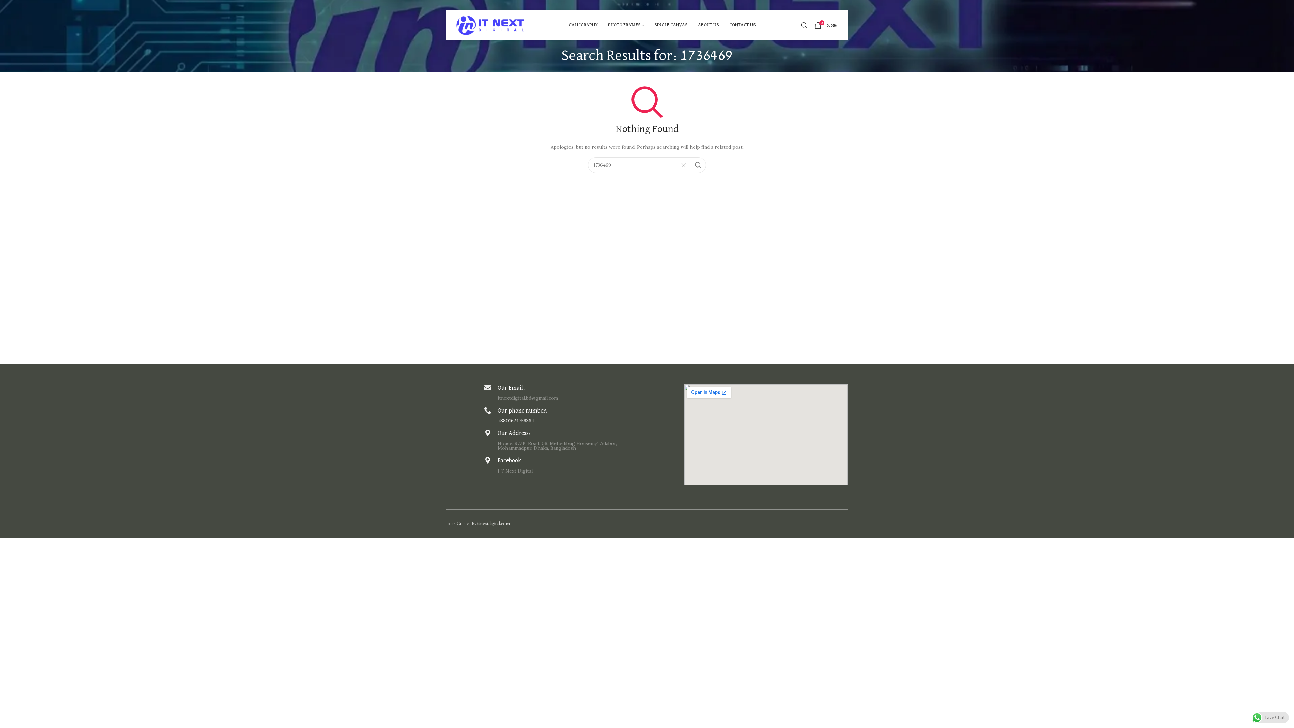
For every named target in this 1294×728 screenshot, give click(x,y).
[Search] (804, 25)
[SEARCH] (698, 165)
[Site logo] (490, 25)
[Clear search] (685, 165)
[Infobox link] (561, 392)
